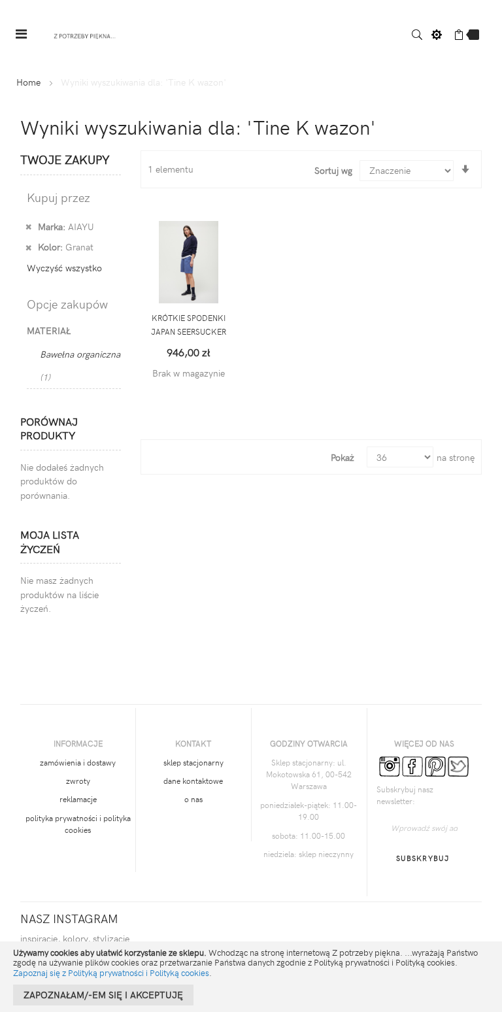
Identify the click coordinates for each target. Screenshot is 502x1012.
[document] (251, 976)
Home (28, 82)
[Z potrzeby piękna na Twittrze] (458, 765)
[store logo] (85, 34)
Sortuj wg (333, 170)
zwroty (78, 780)
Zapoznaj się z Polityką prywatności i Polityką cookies (111, 973)
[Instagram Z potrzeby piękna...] (389, 765)
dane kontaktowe (193, 780)
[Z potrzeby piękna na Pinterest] (435, 765)
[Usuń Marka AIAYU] (28, 226)
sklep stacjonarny (193, 762)
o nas (193, 799)
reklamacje (78, 799)
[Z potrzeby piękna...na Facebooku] (412, 765)
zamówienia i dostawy (78, 762)
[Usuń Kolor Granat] (28, 246)
